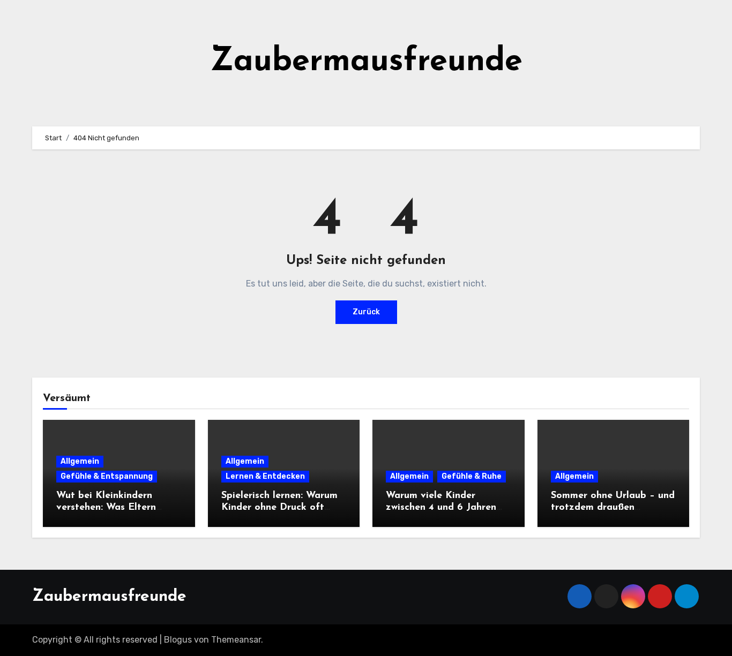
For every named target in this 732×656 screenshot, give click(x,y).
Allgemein (80, 461)
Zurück (366, 311)
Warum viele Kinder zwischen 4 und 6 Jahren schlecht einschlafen (441, 507)
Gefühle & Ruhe (472, 476)
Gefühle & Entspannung (107, 476)
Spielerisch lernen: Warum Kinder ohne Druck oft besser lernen (279, 507)
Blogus (178, 640)
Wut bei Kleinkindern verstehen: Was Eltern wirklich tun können (106, 507)
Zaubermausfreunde (366, 62)
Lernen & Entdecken (265, 476)
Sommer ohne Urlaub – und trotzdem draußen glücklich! (613, 507)
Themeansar (236, 640)
